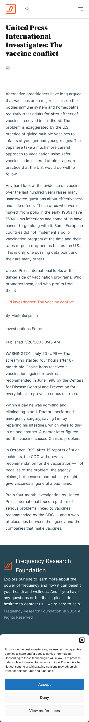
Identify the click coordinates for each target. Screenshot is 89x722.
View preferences (44, 710)
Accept (44, 684)
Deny (44, 697)
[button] (82, 640)
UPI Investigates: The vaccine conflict (40, 302)
